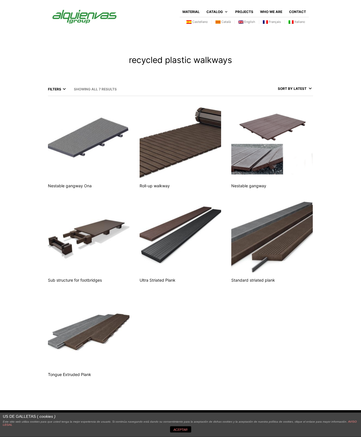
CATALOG (214, 12)
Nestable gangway (248, 185)
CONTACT (297, 12)
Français (274, 22)
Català (226, 22)
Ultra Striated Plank (157, 280)
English (249, 22)
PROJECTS (244, 12)
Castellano (199, 22)
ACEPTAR (180, 429)
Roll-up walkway (155, 185)
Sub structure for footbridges (75, 280)
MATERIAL (191, 12)
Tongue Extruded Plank (69, 374)
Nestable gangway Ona (70, 185)
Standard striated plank (253, 280)
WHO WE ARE (271, 12)
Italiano (299, 22)
